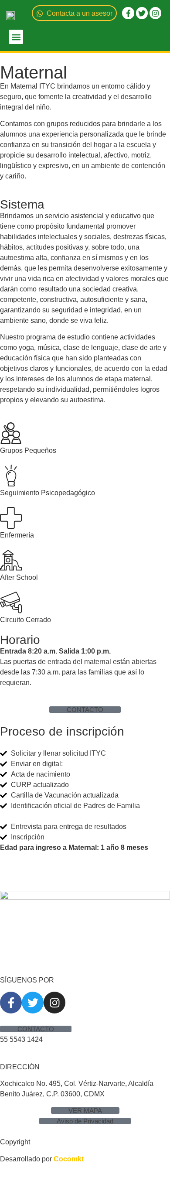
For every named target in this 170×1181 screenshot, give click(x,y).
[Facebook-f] (128, 13)
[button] (16, 37)
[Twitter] (142, 13)
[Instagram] (155, 13)
